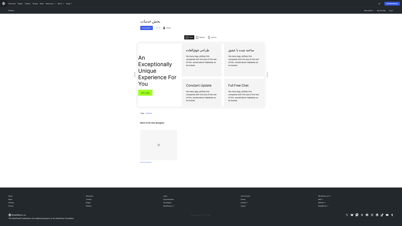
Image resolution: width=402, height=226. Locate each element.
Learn (165, 196)
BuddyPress (323, 206)
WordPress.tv (168, 206)
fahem (168, 28)
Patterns (11, 10)
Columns (149, 113)
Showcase (89, 196)
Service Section (146, 162)
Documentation (168, 199)
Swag (243, 206)
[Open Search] (379, 3)
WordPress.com (324, 196)
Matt (320, 199)
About (10, 196)
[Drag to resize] (135, 74)
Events (243, 199)
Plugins (88, 203)
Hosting (11, 203)
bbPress (322, 203)
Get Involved (245, 196)
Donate (244, 203)
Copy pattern (146, 28)
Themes (88, 199)
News (10, 199)
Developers (167, 203)
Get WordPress (392, 3)
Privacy (11, 206)
